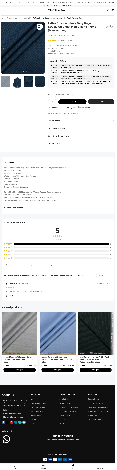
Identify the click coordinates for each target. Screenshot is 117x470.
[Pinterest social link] (11, 422)
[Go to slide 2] (23, 71)
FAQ (32, 424)
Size (49, 95)
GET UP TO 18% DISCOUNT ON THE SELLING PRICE (90, 2)
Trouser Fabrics (65, 403)
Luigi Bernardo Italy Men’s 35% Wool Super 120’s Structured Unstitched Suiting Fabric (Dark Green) (94, 359)
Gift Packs (63, 424)
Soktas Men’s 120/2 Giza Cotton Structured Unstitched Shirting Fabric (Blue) (56, 359)
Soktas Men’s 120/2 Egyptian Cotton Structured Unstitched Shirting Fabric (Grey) (18, 359)
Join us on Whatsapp (63, 436)
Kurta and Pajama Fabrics (69, 411)
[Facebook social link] (3, 422)
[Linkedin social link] (15, 422)
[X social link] (7, 422)
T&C (70, 67)
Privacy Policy (93, 399)
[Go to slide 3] (26, 71)
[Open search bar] (108, 10)
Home (3, 18)
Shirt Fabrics (64, 399)
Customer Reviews (38, 407)
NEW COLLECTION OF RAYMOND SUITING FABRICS (45, 2)
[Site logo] (57, 10)
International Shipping (38, 403)
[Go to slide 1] (21, 71)
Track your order (94, 420)
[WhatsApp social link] (20, 422)
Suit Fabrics (63, 420)
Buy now (101, 102)
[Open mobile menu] (3, 10)
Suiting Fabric (12, 18)
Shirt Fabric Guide (37, 411)
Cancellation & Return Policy (98, 411)
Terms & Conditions (95, 403)
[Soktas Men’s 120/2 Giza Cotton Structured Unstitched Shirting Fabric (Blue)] (58, 333)
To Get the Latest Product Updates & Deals (63, 440)
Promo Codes (36, 416)
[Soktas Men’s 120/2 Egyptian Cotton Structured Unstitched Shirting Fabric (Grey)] (19, 333)
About (33, 399)
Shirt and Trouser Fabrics (68, 407)
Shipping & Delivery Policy (98, 407)
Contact (33, 420)
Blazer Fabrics (64, 416)
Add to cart (72, 102)
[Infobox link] (46, 6)
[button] (3, 47)
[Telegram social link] (24, 422)
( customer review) (65, 40)
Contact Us (92, 416)
